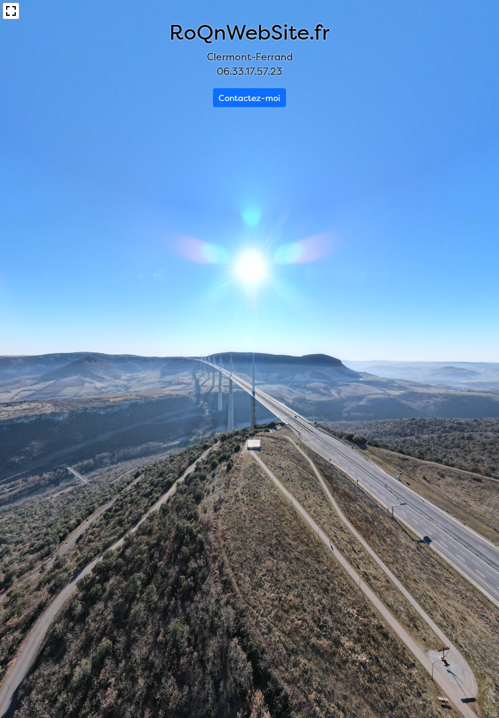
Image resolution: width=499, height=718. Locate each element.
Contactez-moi (249, 97)
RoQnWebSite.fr (249, 32)
